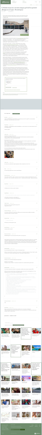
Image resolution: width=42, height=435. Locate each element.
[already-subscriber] (14, 87)
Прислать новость (4, 427)
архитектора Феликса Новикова (12, 64)
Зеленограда (20, 38)
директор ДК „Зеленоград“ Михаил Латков (12, 44)
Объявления (14, 2)
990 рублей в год (9, 82)
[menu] (21, 2)
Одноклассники (31, 426)
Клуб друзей (24, 2)
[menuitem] (16, 1)
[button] (8, 87)
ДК (7, 16)
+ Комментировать (16, 113)
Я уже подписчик (14, 87)
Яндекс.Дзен (36, 426)
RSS (39, 426)
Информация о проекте (5, 429)
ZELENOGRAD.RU (10, 11)
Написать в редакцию (5, 428)
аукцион (4, 52)
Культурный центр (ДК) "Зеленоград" (13, 94)
